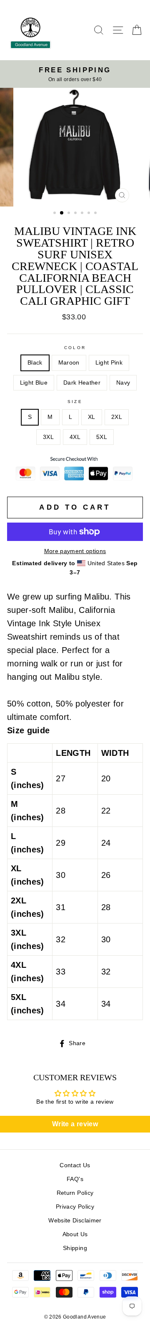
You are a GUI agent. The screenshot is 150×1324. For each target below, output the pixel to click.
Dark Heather (81, 383)
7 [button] (96, 214)
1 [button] (55, 214)
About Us (75, 1234)
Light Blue (34, 383)
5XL (101, 437)
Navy (123, 383)
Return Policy (75, 1193)
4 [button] (76, 214)
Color (74, 347)
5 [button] (83, 214)
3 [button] (70, 214)
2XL (116, 417)
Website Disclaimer (74, 1220)
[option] (75, 74)
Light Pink (108, 363)
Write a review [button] (75, 1124)
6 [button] (90, 214)
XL (91, 417)
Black (35, 363)
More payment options (75, 551)
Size (75, 401)
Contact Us (75, 1165)
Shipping (75, 1248)
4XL (75, 437)
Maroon (69, 363)
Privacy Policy (75, 1207)
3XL (48, 437)
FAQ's (75, 1179)
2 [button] (62, 213)
